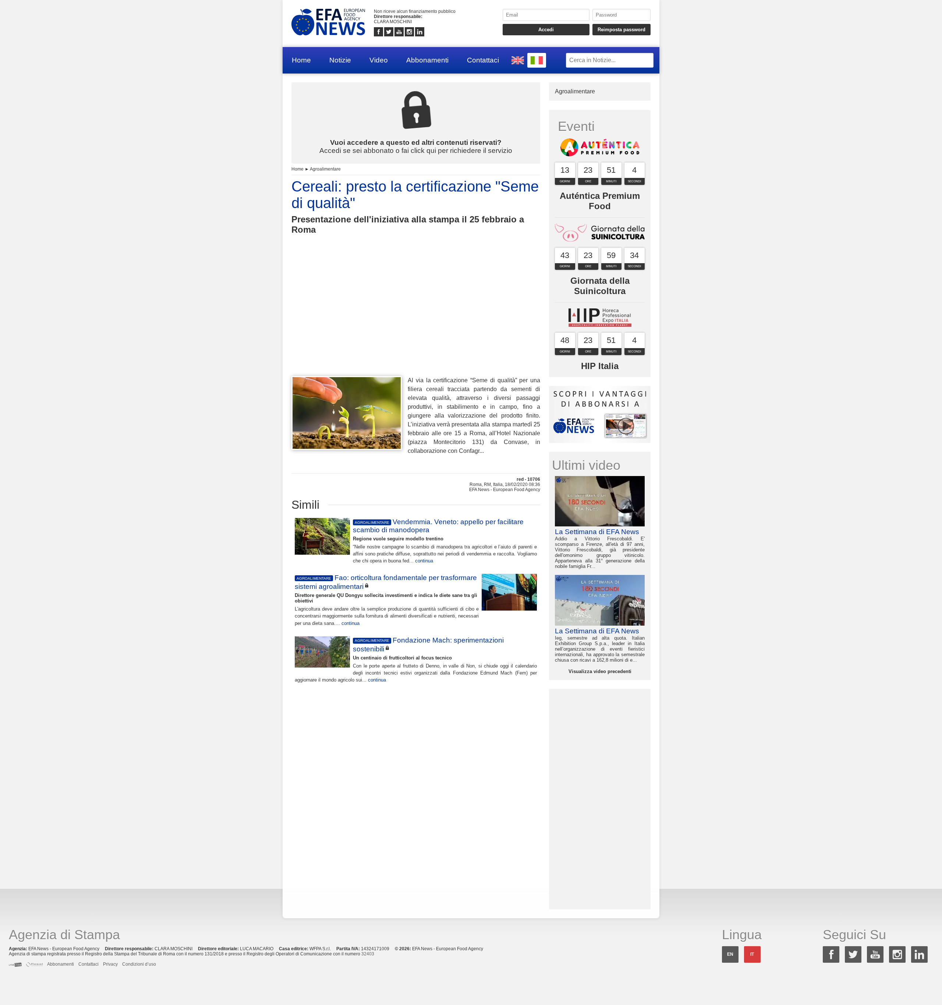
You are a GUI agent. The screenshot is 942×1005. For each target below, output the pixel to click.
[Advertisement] (415, 318)
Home (301, 60)
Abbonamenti (427, 60)
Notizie (340, 60)
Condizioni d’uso (139, 964)
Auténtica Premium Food (600, 201)
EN (730, 954)
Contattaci (483, 60)
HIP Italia (600, 366)
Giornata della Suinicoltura (600, 286)
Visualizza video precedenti (600, 671)
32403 (367, 953)
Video (378, 60)
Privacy (110, 964)
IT (752, 954)
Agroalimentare (325, 169)
